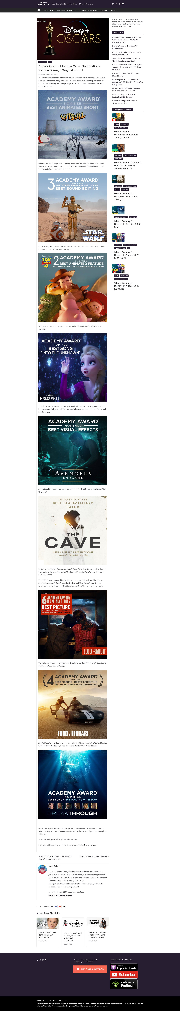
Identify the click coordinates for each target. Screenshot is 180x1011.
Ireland (117, 248)
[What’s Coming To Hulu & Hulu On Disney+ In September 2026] (118, 145)
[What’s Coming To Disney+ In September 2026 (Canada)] (118, 114)
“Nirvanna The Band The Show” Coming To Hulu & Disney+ (97, 935)
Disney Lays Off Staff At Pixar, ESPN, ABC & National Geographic (73, 937)
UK (128, 248)
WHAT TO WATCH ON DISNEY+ (88, 10)
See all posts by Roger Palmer (60, 895)
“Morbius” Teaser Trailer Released (93, 856)
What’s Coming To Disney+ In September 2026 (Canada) (126, 134)
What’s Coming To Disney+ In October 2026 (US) (127, 223)
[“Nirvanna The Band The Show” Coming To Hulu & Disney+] (98, 919)
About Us (40, 1000)
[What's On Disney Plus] (38, 10)
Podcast (117, 189)
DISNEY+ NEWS (49, 10)
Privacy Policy (62, 1000)
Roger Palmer (54, 74)
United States (118, 158)
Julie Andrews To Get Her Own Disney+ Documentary (47, 935)
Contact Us (50, 1000)
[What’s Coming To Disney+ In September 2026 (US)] (118, 176)
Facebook (81, 845)
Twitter (74, 845)
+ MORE (112, 10)
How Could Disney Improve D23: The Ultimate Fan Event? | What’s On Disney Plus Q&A (126, 39)
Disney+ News (42, 62)
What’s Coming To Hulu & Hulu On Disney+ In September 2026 (127, 165)
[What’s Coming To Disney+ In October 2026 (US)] (118, 207)
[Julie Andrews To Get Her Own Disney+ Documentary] (48, 919)
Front (49, 62)
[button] (75, 10)
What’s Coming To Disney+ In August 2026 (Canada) (126, 285)
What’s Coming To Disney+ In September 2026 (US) (126, 196)
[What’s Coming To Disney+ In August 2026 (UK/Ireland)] (118, 235)
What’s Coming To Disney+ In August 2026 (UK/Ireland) (126, 254)
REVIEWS (104, 10)
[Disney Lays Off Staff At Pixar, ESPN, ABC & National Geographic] (73, 919)
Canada (117, 124)
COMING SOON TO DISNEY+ (65, 10)
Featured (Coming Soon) (121, 127)
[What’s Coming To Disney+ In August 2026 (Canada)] (118, 265)
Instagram (94, 845)
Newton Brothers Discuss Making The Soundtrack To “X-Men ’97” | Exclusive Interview (127, 67)
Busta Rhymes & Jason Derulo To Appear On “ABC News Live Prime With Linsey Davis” (127, 82)
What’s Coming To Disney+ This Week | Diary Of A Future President (55, 857)
